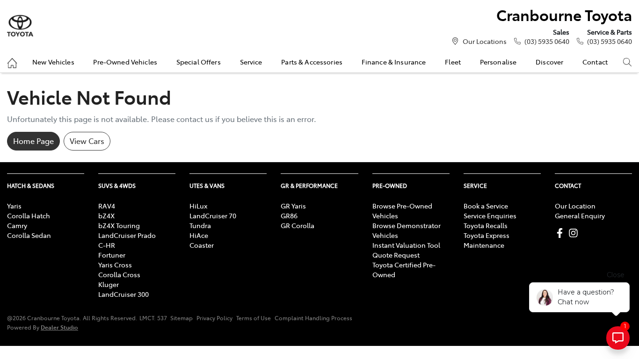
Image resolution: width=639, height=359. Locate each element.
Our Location (575, 205)
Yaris (14, 205)
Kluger (108, 284)
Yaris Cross (115, 264)
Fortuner (111, 254)
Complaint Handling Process (313, 318)
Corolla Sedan (29, 235)
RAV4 (106, 205)
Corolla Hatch (28, 215)
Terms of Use (253, 318)
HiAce (198, 235)
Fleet (453, 61)
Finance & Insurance (394, 61)
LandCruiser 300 (123, 294)
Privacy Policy (214, 318)
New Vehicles (53, 61)
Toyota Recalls (486, 225)
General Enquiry (580, 215)
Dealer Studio (59, 327)
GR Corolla (297, 225)
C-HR (106, 245)
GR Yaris (293, 205)
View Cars (87, 141)
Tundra (200, 225)
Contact (595, 61)
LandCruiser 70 (212, 215)
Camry (17, 225)
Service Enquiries (490, 215)
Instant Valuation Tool (406, 245)
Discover (549, 61)
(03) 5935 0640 (546, 41)
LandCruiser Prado (127, 235)
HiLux (198, 205)
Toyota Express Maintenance (486, 240)
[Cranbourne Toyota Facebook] (561, 233)
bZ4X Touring (119, 225)
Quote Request (396, 254)
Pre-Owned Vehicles (125, 61)
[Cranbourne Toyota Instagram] (575, 233)
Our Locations (485, 41)
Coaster (201, 245)
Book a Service (486, 205)
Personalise (498, 61)
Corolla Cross (119, 274)
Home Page (33, 141)
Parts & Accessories (311, 61)
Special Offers (198, 61)
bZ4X (106, 215)
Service (251, 61)
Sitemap (181, 318)
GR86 (289, 215)
